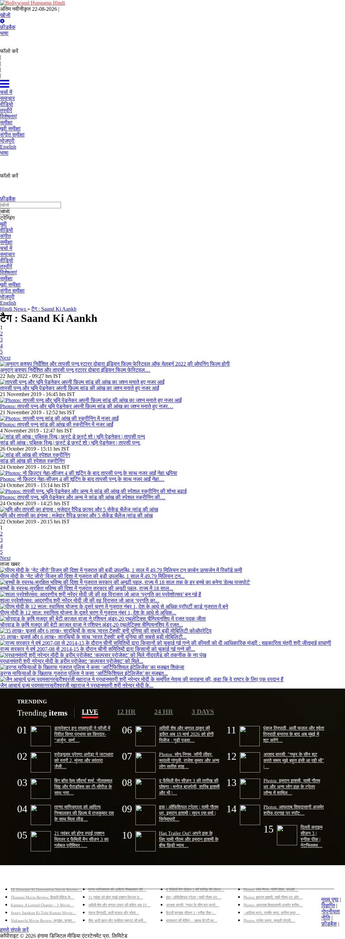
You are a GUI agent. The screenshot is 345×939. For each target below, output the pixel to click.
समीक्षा (6, 242)
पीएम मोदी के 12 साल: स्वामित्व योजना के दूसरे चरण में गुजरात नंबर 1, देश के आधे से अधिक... (88, 612)
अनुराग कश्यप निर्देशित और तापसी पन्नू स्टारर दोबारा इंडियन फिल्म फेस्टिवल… (75, 370)
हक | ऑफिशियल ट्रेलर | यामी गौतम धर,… (194, 897)
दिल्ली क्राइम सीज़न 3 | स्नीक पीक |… (191, 913)
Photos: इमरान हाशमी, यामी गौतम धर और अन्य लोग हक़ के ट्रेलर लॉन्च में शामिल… (291, 786)
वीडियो (6, 230)
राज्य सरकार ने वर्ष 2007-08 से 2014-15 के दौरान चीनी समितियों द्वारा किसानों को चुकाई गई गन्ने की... (97, 649)
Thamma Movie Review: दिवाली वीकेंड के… (42, 897)
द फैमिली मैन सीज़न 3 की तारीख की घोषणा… (195, 889)
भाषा (4, 33)
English (8, 303)
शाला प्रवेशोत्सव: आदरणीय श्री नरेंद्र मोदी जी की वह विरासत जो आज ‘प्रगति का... (79, 600)
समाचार (7, 254)
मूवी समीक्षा (10, 284)
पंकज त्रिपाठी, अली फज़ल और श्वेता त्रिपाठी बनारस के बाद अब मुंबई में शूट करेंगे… (293, 734)
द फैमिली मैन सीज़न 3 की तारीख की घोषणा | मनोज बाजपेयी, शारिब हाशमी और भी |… (189, 786)
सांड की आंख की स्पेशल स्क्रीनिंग (32, 461)
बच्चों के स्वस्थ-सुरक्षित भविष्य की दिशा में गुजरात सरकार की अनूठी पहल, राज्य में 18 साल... (86, 588)
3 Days (203, 711)
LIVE (90, 711)
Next (5, 358)
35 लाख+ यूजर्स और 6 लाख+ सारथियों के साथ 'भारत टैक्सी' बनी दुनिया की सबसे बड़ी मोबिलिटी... (93, 637)
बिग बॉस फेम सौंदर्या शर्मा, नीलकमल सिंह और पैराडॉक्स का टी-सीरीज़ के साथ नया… (83, 786)
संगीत (5, 236)
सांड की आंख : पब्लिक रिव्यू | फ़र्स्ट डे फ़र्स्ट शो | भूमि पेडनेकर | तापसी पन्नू (69, 443)
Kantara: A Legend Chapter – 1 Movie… (42, 905)
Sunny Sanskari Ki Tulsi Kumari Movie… (43, 913)
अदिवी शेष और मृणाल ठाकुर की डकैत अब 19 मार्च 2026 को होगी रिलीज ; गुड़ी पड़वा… (186, 734)
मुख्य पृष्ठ (330, 899)
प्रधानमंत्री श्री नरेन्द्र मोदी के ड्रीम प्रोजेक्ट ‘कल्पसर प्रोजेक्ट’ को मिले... (71, 661)
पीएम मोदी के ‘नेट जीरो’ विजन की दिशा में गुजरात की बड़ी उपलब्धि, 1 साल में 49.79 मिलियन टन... (92, 576)
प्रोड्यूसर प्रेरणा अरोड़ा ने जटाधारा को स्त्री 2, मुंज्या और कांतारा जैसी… (83, 760)
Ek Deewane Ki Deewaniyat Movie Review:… (47, 889)
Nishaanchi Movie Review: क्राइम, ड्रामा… (43, 920)
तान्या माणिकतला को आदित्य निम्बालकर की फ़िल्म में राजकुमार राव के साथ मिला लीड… (84, 813)
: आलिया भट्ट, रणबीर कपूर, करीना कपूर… (272, 913)
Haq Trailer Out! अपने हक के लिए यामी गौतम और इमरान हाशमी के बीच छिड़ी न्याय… (188, 839)
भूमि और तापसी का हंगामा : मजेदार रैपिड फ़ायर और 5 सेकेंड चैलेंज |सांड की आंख (76, 515)
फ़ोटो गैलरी (254, 878)
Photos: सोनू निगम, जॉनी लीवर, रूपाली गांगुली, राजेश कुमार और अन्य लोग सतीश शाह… (189, 760)
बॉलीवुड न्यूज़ (100, 878)
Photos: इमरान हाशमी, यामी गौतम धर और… (273, 897)
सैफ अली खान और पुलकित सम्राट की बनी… (117, 920)
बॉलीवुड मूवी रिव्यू (27, 878)
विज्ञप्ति (328, 905)
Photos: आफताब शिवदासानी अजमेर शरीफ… (273, 905)
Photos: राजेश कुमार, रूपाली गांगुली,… (269, 920)
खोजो (5, 15)
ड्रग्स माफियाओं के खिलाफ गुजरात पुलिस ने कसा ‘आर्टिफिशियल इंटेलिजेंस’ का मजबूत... (84, 673)
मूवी (3, 224)
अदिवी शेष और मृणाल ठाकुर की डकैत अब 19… (119, 905)
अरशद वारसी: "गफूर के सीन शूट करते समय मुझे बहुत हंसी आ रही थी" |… (293, 760)
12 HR (126, 711)
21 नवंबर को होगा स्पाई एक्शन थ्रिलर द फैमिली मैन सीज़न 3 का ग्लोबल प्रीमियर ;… (81, 839)
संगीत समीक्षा (12, 291)
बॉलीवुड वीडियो (181, 878)
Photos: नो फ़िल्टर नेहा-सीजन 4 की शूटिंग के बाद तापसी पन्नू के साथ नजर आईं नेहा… (82, 479)
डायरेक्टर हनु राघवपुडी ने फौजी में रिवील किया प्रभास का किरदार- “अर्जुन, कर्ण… (82, 734)
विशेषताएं (8, 272)
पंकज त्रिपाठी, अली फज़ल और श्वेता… (113, 913)
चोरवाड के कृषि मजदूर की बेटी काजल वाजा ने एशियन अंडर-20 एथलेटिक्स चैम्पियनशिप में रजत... (91, 625)
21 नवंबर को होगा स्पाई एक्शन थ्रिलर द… (115, 897)
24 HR (163, 711)
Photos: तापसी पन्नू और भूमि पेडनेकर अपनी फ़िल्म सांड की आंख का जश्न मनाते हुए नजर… (86, 406)
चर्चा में (6, 248)
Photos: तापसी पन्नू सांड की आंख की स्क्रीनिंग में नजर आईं (56, 424)
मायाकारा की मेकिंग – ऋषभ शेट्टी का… (191, 920)
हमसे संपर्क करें (14, 930)
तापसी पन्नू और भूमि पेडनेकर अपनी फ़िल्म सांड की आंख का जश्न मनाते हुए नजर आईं (79, 388)
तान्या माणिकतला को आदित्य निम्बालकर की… (117, 889)
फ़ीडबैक (7, 27)
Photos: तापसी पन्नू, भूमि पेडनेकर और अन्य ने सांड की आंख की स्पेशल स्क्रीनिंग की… (82, 497)
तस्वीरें (6, 266)
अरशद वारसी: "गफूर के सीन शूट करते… (192, 905)
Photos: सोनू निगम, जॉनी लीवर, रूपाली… (271, 889)
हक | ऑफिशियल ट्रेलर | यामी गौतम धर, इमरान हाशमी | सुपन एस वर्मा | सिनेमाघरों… (188, 813)
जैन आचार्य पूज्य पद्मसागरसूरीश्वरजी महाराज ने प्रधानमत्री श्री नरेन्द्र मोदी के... (76, 685)
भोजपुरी (7, 297)
